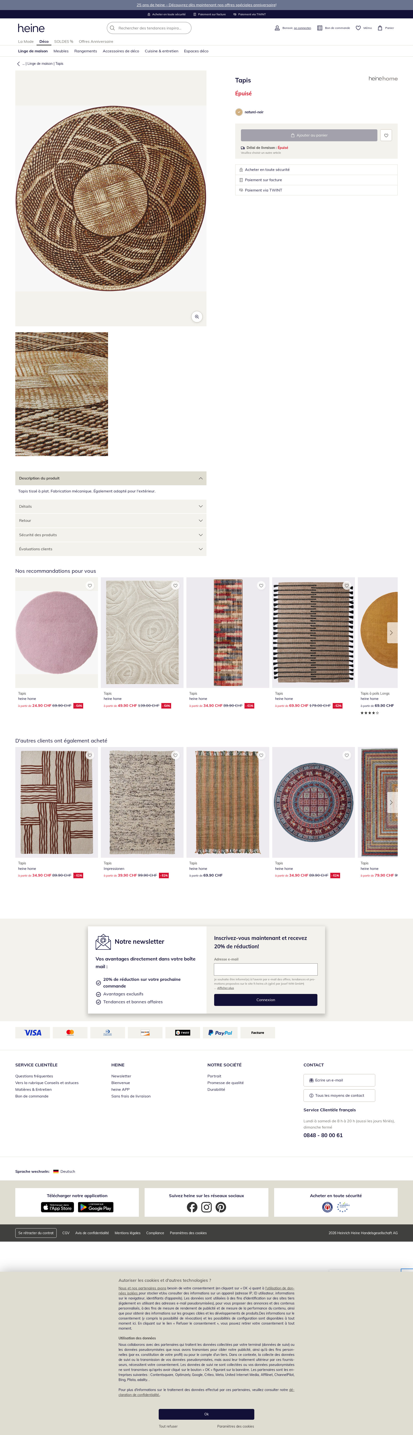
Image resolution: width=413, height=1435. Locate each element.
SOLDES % (63, 41)
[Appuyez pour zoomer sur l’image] (197, 316)
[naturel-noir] (239, 112)
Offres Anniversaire (96, 41)
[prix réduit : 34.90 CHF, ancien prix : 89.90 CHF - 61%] (227, 632)
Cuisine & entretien (161, 51)
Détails (25, 506)
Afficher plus (225, 988)
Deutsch (67, 1171)
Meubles (61, 51)
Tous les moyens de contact (339, 1095)
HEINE (118, 1065)
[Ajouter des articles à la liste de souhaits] (386, 135)
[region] (206, 1353)
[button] (17, 63)
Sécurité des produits (38, 534)
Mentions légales (128, 1233)
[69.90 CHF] (227, 802)
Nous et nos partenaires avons (142, 1288)
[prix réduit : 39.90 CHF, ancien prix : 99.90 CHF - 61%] (142, 802)
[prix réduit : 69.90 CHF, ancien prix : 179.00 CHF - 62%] (313, 632)
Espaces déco (196, 51)
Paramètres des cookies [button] (188, 1233)
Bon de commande (32, 1096)
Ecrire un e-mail (336, 1081)
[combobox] (159, 28)
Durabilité (216, 1089)
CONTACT (314, 1065)
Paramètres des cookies (235, 1426)
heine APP (120, 1089)
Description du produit (39, 478)
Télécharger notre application (77, 1195)
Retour (25, 520)
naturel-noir (254, 112)
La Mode (26, 41)
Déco (44, 41)
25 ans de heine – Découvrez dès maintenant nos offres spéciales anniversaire (206, 4)
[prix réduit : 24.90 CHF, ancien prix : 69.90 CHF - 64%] (56, 632)
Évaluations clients (35, 548)
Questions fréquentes (34, 1076)
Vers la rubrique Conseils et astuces (47, 1082)
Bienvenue (120, 1082)
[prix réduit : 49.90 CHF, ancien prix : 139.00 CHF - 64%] (142, 632)
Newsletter (121, 1076)
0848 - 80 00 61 (323, 1135)
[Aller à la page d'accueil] (31, 28)
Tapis (59, 63)
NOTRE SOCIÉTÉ (224, 1065)
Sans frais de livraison (131, 1096)
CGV (66, 1233)
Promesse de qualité (225, 1082)
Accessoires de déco (121, 51)
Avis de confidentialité (92, 1233)
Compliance (155, 1233)
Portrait (214, 1076)
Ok (206, 1414)
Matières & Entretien (33, 1089)
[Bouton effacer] (186, 28)
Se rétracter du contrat (36, 1233)
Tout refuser (168, 1426)
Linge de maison (33, 51)
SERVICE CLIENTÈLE (36, 1065)
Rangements (85, 51)
